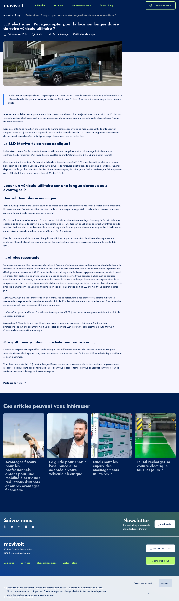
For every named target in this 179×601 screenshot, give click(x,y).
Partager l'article (13, 382)
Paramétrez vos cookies (144, 583)
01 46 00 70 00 (162, 548)
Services (58, 5)
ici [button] (26, 595)
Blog (17, 15)
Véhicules (40, 5)
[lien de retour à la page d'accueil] (13, 5)
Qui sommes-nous (81, 5)
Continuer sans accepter (158, 594)
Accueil (7, 15)
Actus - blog (106, 5)
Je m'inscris (165, 524)
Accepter (165, 583)
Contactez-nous (160, 560)
